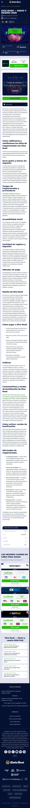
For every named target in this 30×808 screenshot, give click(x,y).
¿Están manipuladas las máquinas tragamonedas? (11, 701)
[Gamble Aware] (12, 788)
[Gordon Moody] (15, 784)
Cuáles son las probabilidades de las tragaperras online (11, 709)
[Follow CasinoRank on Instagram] (9, 761)
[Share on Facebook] (6, 22)
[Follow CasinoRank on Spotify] (20, 761)
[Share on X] (2, 22)
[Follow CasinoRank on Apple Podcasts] (23, 761)
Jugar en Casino (15, 31)
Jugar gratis (15, 37)
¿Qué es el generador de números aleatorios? (14, 715)
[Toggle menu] (2, 2)
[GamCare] (20, 780)
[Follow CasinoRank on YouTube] (16, 761)
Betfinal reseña (15, 630)
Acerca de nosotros (14, 725)
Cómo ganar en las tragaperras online (15, 712)
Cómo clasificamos (14, 734)
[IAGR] (7, 780)
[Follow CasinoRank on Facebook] (5, 761)
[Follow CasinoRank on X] (12, 761)
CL (14, 765)
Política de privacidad (15, 728)
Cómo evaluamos (15, 731)
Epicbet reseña (15, 583)
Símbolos (14, 705)
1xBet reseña (15, 607)
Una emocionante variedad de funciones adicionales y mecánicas (14, 396)
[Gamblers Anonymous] (12, 780)
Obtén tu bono (18, 65)
